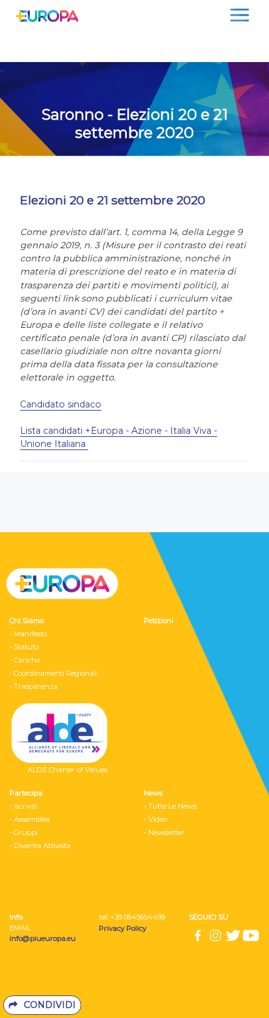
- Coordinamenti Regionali (53, 673)
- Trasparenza (33, 686)
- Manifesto (28, 633)
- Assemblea (29, 819)
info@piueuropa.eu (42, 938)
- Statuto (24, 647)
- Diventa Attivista (40, 845)
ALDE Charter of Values (68, 769)
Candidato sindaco (60, 404)
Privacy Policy (123, 928)
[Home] (44, 15)
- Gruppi (23, 832)
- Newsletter (164, 832)
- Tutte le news (170, 806)
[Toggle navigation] (239, 15)
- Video (155, 819)
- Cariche (24, 660)
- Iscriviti (23, 806)
